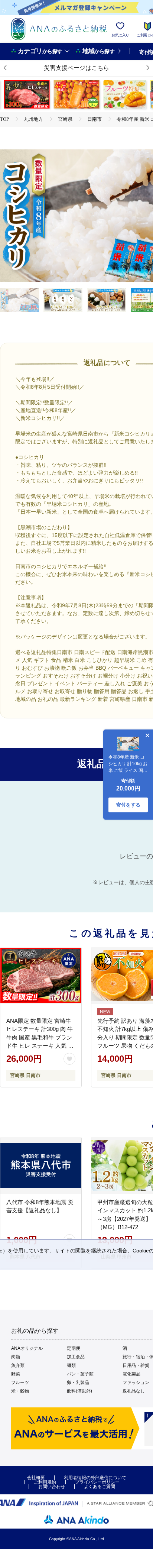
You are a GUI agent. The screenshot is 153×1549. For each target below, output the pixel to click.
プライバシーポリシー (97, 1482)
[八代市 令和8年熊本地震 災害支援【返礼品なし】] (40, 1165)
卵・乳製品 (78, 1382)
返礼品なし (134, 1391)
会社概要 (36, 1477)
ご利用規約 (45, 1482)
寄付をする (128, 805)
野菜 (15, 1374)
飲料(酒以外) (79, 1391)
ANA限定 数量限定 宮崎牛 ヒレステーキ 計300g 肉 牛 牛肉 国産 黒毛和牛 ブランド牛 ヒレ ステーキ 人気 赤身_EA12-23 (40, 1037)
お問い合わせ (51, 1486)
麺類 (71, 1365)
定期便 (73, 1348)
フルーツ (20, 1382)
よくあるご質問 (99, 1486)
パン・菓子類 (80, 1374)
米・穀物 (20, 1391)
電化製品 (131, 1374)
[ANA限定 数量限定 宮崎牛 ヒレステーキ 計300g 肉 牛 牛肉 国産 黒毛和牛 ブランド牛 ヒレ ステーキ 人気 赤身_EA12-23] (40, 975)
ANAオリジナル (27, 1348)
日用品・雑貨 (136, 1365)
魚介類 (18, 1365)
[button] (5, 68)
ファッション (136, 1382)
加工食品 (76, 1356)
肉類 (15, 1356)
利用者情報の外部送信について (95, 1477)
